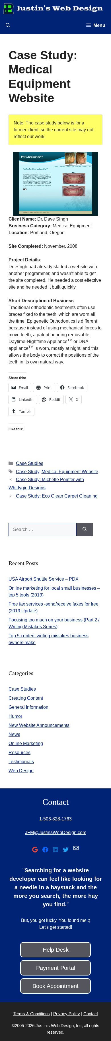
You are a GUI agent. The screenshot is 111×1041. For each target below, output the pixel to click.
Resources (19, 752)
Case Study (27, 471)
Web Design (21, 770)
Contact (90, 1013)
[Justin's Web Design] (53, 8)
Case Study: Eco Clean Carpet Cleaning (57, 496)
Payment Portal (55, 968)
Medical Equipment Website (70, 471)
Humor (15, 716)
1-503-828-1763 (55, 818)
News (14, 734)
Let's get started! (55, 927)
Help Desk (56, 950)
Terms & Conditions (31, 1013)
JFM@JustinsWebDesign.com (55, 832)
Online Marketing (26, 743)
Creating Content (26, 698)
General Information (28, 707)
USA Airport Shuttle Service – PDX (44, 579)
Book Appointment (55, 986)
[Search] (85, 529)
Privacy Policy (66, 1013)
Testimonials (21, 761)
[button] (8, 25)
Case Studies (29, 463)
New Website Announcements (39, 725)
